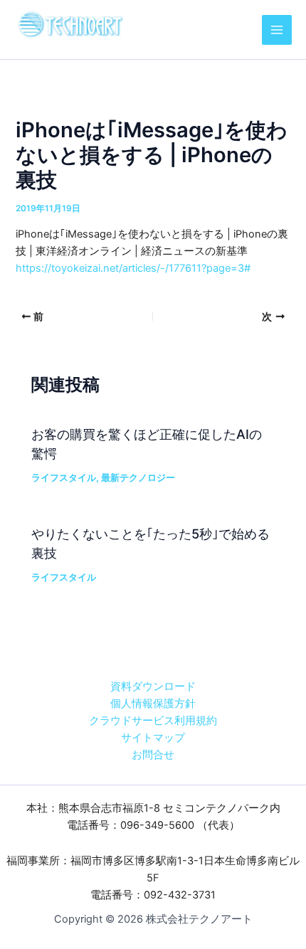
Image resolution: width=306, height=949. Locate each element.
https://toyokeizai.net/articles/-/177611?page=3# (133, 268)
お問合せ (153, 754)
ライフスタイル (63, 477)
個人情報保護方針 (153, 703)
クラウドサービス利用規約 (153, 720)
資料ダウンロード (153, 686)
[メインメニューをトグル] (277, 30)
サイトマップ (153, 737)
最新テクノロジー (138, 477)
